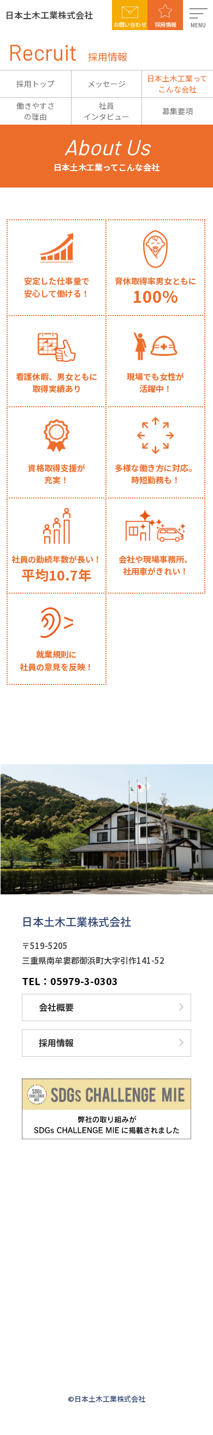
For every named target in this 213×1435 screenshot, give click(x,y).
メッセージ (106, 83)
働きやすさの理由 (35, 111)
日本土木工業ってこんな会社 (177, 84)
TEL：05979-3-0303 (70, 981)
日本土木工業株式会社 (49, 14)
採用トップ (35, 83)
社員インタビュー (106, 111)
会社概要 (56, 1007)
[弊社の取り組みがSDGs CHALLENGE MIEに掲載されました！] (106, 1109)
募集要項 (177, 111)
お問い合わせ (130, 24)
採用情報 (165, 24)
